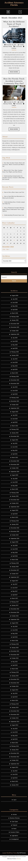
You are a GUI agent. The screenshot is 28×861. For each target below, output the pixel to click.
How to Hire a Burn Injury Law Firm (14, 192)
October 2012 (15, 760)
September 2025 (15, 334)
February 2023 (15, 397)
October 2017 (15, 573)
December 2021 (15, 436)
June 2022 (15, 418)
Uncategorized (15, 839)
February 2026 (15, 316)
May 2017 (15, 591)
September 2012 (15, 763)
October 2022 (15, 404)
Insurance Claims (14, 832)
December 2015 (15, 651)
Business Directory (15, 818)
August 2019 (15, 510)
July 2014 (15, 693)
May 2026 (15, 306)
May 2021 (15, 450)
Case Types (15, 821)
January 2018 (15, 566)
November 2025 (15, 327)
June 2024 (15, 362)
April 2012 (15, 778)
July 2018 (15, 545)
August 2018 (15, 542)
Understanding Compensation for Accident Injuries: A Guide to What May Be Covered (13, 177)
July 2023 (15, 387)
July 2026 (15, 299)
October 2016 (15, 616)
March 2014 (15, 700)
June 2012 (15, 774)
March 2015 (15, 668)
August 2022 (15, 411)
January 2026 (15, 320)
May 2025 (15, 344)
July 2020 (15, 478)
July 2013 (15, 728)
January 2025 (15, 355)
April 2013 (15, 739)
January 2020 (15, 496)
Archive (15, 814)
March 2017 (15, 598)
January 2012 (15, 785)
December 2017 (15, 570)
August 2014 (15, 690)
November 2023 (15, 383)
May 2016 (15, 633)
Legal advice (15, 835)
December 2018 (15, 528)
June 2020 (15, 482)
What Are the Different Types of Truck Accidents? (14, 24)
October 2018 (15, 535)
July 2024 (15, 359)
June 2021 (15, 447)
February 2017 (15, 601)
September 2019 (15, 506)
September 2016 (15, 619)
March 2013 (15, 742)
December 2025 (15, 323)
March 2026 (15, 313)
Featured (15, 825)
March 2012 (15, 781)
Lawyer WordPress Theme (9, 853)
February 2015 (15, 672)
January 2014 (15, 707)
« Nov (3, 249)
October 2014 (15, 686)
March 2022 (15, 425)
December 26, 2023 (11, 44)
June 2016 (15, 630)
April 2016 (15, 637)
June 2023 (15, 390)
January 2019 (15, 524)
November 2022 (15, 401)
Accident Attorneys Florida (14, 3)
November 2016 (15, 612)
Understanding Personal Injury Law (14, 215)
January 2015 (15, 675)
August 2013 (15, 725)
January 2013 (15, 749)
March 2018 (15, 559)
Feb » (7, 249)
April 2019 (15, 513)
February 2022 (15, 429)
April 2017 (15, 594)
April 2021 (15, 454)
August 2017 (15, 580)
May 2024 (15, 366)
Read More (14, 72)
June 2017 (15, 587)
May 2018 (15, 552)
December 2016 (15, 609)
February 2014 (15, 704)
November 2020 (15, 464)
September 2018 (15, 538)
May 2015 (15, 661)
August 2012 (15, 767)
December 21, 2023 (11, 102)
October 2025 (15, 330)
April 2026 (15, 309)
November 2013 (15, 714)
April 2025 (15, 348)
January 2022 (15, 432)
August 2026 (15, 295)
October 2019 (15, 503)
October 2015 (15, 658)
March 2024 (15, 373)
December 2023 (15, 380)
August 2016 (15, 623)
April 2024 (15, 369)
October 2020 (15, 468)
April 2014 (15, 697)
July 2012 (15, 770)
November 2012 (15, 756)
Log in (14, 799)
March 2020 (15, 489)
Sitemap (19, 858)
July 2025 (15, 337)
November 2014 (15, 682)
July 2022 (15, 415)
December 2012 (15, 753)
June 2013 (15, 732)
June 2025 (15, 341)
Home (14, 828)
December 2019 (15, 499)
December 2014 (15, 679)
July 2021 (15, 443)
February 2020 (15, 492)
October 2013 (15, 718)
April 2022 (15, 422)
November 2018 (15, 531)
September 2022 (15, 408)
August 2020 (15, 475)
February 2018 (15, 563)
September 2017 (15, 577)
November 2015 (15, 654)
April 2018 (15, 556)
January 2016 (15, 647)
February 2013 (15, 746)
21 (14, 240)
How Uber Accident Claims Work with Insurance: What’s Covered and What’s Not (13, 164)
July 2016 (15, 626)
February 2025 (15, 351)
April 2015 (15, 665)
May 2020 (15, 485)
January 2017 (15, 605)
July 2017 (15, 584)
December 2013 (15, 711)
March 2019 (15, 517)
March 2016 (15, 640)
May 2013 (15, 735)
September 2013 (15, 721)
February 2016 (15, 644)
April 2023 (15, 394)
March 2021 (15, 457)
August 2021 (15, 440)
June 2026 (15, 302)
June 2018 (15, 549)
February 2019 (15, 520)
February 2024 (15, 376)
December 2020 (15, 461)
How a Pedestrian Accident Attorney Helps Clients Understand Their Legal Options (13, 209)
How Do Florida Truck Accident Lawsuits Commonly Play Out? (14, 81)
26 (7, 243)
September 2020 (15, 471)
